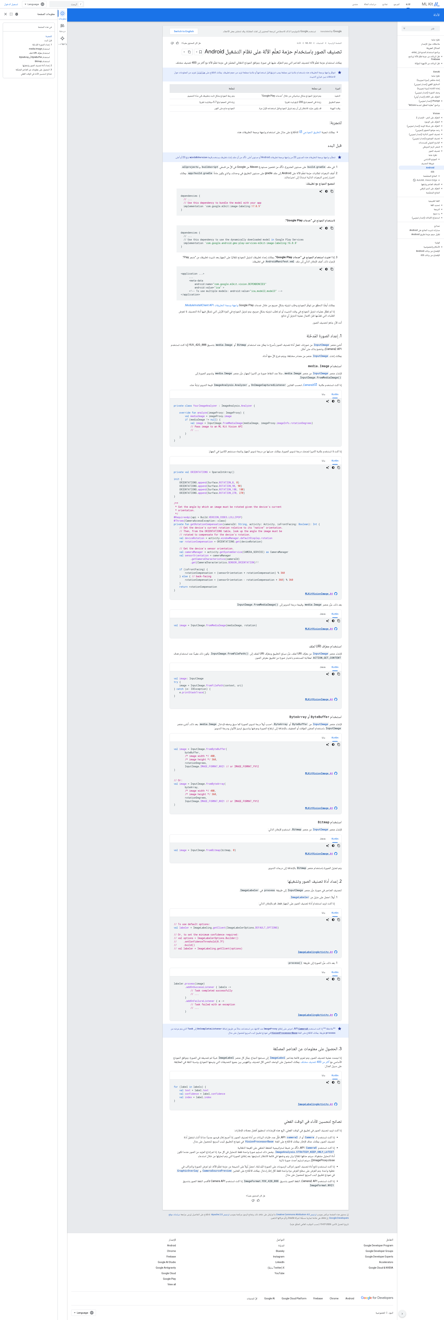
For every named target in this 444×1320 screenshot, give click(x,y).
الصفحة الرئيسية (335, 43)
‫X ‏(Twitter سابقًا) (276, 1267)
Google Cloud (168, 1273)
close (5, 14)
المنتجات (319, 43)
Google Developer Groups (379, 1251)
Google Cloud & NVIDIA (381, 1267)
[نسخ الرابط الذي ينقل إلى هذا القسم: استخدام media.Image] (304, 366)
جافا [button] (323, 394)
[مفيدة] (177, 43)
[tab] (334, 394)
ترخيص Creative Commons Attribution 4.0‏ (296, 1214)
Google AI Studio (167, 1262)
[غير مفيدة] (172, 43)
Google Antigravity (166, 1267)
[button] (421, 57)
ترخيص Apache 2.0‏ (220, 1214)
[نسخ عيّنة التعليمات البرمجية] (332, 191)
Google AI (269, 1298)
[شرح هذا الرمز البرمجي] (321, 191)
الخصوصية (380, 1312)
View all (172, 1284)
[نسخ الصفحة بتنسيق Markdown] (189, 52)
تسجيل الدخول (11, 4)
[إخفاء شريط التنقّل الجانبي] (402, 1313)
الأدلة (408, 4)
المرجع (397, 4)
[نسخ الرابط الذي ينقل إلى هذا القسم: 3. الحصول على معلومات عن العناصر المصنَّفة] (269, 1049)
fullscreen (11, 14)
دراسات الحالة (370, 4)
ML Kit (427, 4)
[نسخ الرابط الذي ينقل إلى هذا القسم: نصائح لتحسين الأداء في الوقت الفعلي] (280, 1122)
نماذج (384, 4)
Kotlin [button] (335, 394)
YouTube (279, 1273)
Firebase (171, 1256)
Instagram (278, 1256)
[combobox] (66, 4)
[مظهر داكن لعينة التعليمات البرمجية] (326, 191)
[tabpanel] (255, 422)
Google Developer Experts (379, 1256)
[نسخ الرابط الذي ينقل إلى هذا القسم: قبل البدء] (324, 146)
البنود (390, 1312)
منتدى (355, 4)
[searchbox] (421, 28)
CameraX (308, 385)
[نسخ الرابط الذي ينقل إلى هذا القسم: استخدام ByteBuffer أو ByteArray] (286, 717)
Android (171, 1245)
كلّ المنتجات (252, 1298)
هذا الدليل (201, 72)
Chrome (171, 1251)
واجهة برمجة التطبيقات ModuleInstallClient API (211, 305)
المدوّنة (281, 1245)
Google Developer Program (378, 1245)
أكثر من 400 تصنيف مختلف (315, 1062)
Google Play (169, 1278)
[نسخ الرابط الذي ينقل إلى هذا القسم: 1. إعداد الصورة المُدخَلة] (303, 336)
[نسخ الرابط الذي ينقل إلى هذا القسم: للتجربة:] (326, 123)
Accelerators (386, 1262)
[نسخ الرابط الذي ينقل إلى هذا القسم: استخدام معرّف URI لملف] (305, 646)
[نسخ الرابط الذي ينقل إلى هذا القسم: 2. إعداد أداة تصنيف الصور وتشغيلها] (284, 882)
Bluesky (280, 1251)
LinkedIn (279, 1262)
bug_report (17, 14)
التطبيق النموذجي (312, 132)
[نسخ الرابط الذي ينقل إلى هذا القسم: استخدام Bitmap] (314, 822)
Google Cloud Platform (294, 1298)
